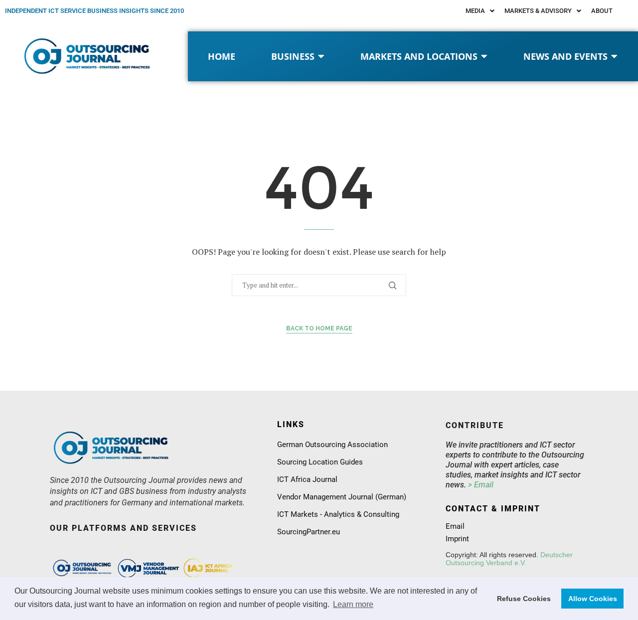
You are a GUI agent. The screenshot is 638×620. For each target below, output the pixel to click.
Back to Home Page (319, 328)
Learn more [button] (353, 604)
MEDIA (475, 10)
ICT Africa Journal (307, 479)
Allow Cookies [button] (592, 599)
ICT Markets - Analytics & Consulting (338, 514)
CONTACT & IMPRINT (493, 509)
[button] (480, 10)
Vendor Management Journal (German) (341, 497)
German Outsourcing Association (332, 445)
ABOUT (602, 10)
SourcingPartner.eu (308, 532)
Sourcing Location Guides (320, 462)
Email (455, 526)
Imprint (457, 539)
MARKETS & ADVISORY (538, 10)
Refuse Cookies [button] (524, 599)
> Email (480, 484)
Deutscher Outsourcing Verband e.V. (509, 559)
